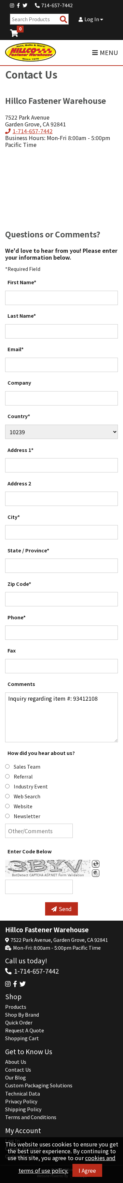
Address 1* (20, 449)
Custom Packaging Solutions (38, 1085)
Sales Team (27, 766)
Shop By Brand (22, 1014)
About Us (15, 1061)
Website (23, 806)
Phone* (17, 617)
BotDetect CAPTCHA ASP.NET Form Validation (48, 875)
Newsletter (27, 816)
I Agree (87, 1170)
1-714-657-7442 (32, 131)
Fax (12, 650)
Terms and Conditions (30, 1117)
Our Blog (15, 1077)
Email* (16, 349)
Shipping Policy (23, 1109)
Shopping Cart (22, 1038)
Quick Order (18, 1022)
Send (65, 909)
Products (15, 1006)
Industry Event (31, 786)
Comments (21, 683)
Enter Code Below (30, 851)
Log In (92, 19)
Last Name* (22, 315)
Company (19, 382)
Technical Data (22, 1093)
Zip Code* (19, 583)
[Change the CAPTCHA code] (95, 864)
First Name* (22, 282)
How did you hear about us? (41, 752)
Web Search (27, 796)
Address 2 (19, 483)
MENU (109, 52)
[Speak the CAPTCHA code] (95, 873)
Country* (19, 416)
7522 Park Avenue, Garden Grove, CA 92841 (59, 939)
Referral (23, 776)
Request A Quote (24, 1030)
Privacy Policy (21, 1101)
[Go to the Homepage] (30, 53)
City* (14, 516)
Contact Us (18, 1069)
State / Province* (28, 550)
